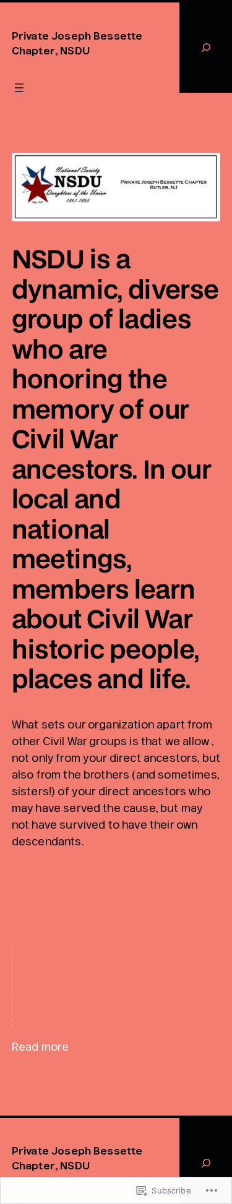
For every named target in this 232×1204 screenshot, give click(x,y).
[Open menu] (19, 87)
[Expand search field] (206, 47)
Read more (40, 1047)
